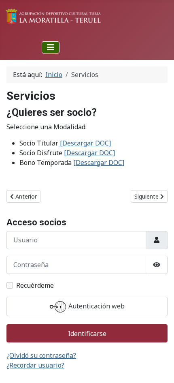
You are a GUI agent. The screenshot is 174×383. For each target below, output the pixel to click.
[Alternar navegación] (50, 47)
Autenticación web (96, 306)
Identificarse (87, 333)
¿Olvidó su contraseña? (41, 355)
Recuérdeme (35, 285)
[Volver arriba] (160, 368)
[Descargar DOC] (85, 143)
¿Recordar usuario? (35, 365)
